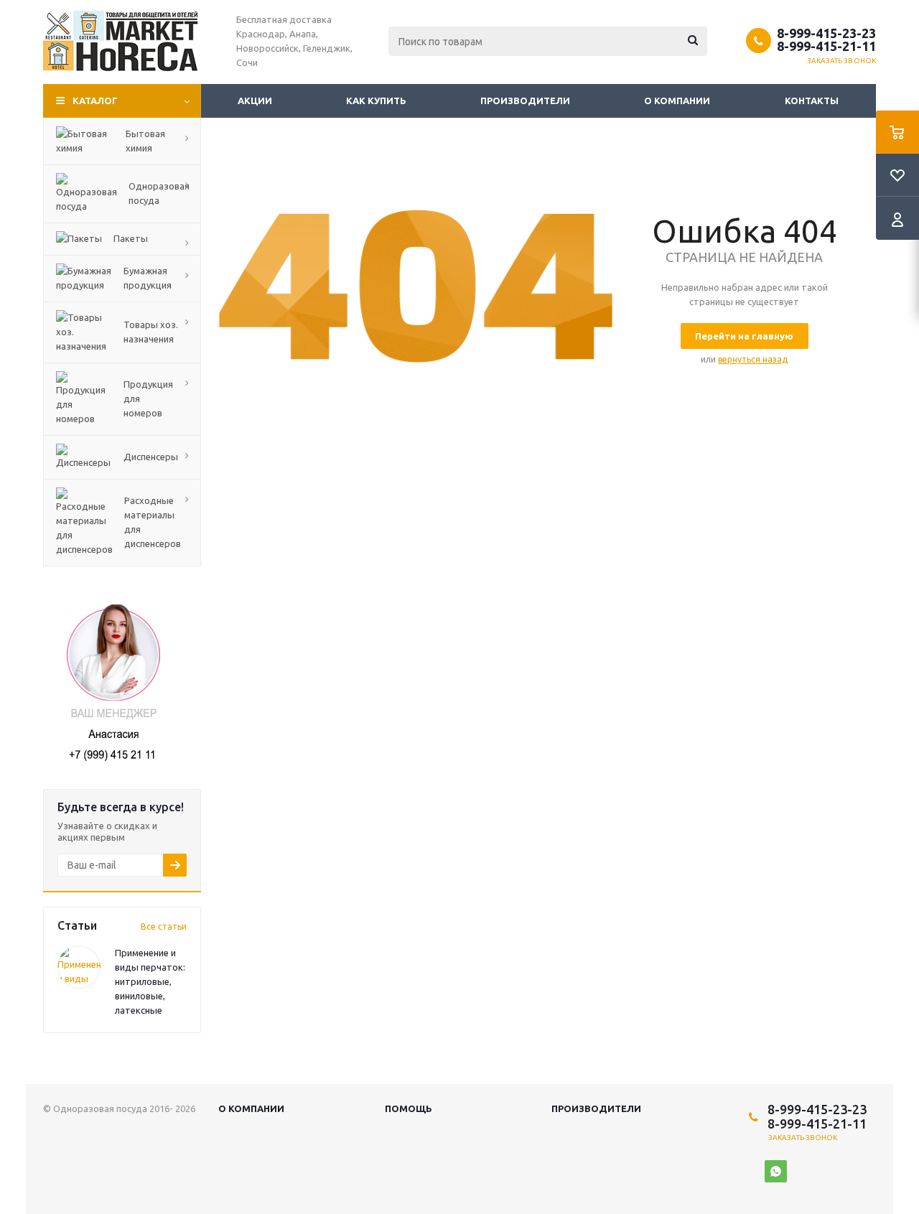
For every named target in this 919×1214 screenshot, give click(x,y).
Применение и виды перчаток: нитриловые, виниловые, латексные (150, 981)
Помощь (408, 1108)
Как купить (376, 100)
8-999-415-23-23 (826, 33)
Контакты (812, 100)
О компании (677, 100)
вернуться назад (753, 359)
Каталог (95, 100)
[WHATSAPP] (776, 1171)
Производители (525, 100)
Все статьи (164, 926)
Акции (255, 100)
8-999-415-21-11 (826, 45)
